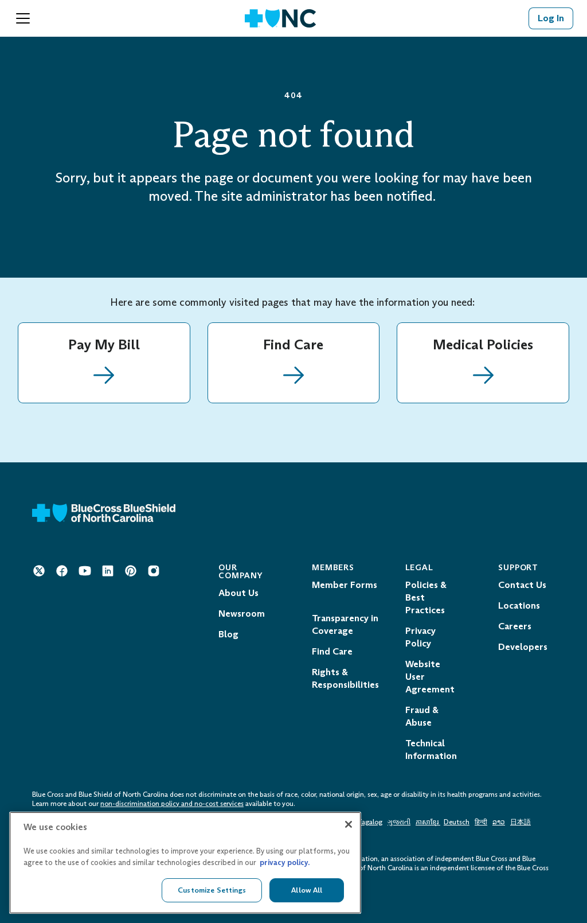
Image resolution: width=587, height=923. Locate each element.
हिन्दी (481, 822)
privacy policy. (285, 862)
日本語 (520, 822)
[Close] (348, 824)
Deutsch (456, 822)
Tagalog (369, 822)
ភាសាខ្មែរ (428, 822)
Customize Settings (212, 890)
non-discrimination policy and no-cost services (172, 804)
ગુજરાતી (399, 822)
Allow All (306, 890)
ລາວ (498, 822)
